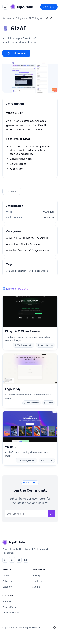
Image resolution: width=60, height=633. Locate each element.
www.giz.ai (48, 211)
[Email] (25, 560)
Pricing (36, 575)
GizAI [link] (49, 18)
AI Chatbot (42, 237)
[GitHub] (5, 560)
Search (6, 575)
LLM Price (37, 581)
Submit (36, 586)
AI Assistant (12, 244)
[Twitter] (12, 560)
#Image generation (16, 270)
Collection (7, 581)
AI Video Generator (30, 244)
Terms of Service (10, 612)
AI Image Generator (39, 250)
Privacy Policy (9, 607)
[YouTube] (19, 560)
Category (7, 586)
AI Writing (34, 18)
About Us (7, 601)
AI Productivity (26, 237)
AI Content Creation (16, 250)
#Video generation (38, 270)
